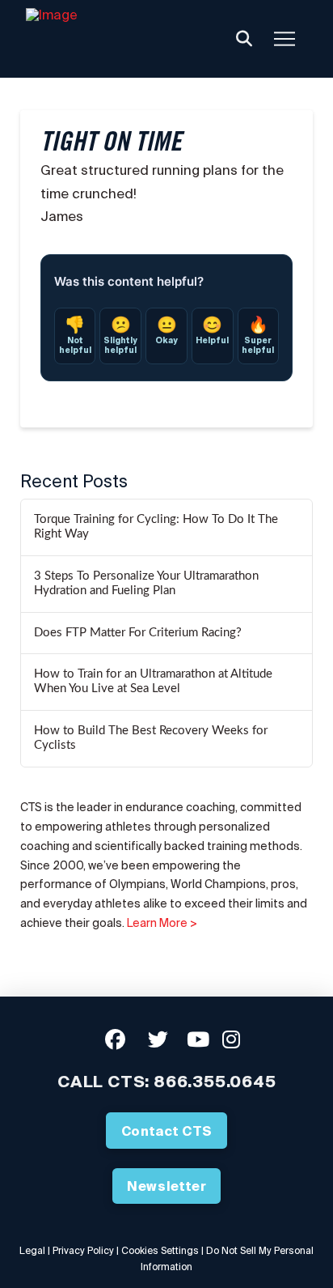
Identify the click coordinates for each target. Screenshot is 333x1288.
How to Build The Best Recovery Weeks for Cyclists (151, 738)
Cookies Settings (160, 1250)
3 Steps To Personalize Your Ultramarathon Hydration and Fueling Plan (146, 583)
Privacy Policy (83, 1250)
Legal (32, 1250)
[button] (244, 39)
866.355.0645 (215, 1081)
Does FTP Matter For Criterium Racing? (138, 633)
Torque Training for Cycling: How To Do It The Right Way (156, 527)
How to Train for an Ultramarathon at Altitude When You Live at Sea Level (153, 681)
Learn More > (162, 922)
